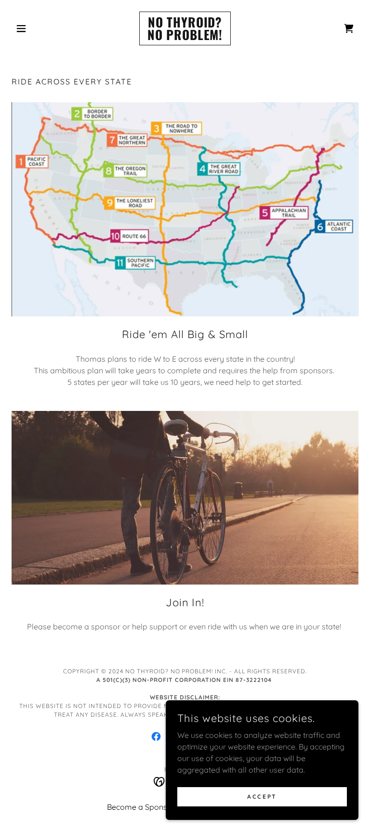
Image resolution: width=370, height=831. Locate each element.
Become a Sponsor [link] (141, 807)
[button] (38, 28)
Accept (262, 796)
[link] (185, 37)
